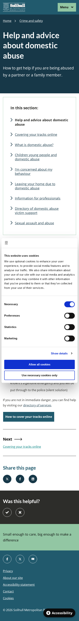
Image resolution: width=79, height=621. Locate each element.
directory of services (37, 405)
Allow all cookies (39, 364)
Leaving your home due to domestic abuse (35, 186)
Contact (8, 591)
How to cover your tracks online (28, 417)
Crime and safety (31, 21)
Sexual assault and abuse (34, 223)
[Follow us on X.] (20, 559)
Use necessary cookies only (39, 375)
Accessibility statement (19, 585)
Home (7, 21)
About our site (13, 578)
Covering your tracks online (36, 134)
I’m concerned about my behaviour (33, 171)
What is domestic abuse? (34, 145)
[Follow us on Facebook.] (7, 559)
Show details (59, 353)
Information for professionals (37, 198)
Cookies (8, 598)
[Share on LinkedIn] (33, 479)
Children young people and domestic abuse (36, 157)
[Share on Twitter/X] (7, 479)
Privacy (8, 571)
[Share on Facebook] (20, 479)
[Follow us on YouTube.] (33, 559)
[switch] (69, 316)
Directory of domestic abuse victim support (37, 210)
